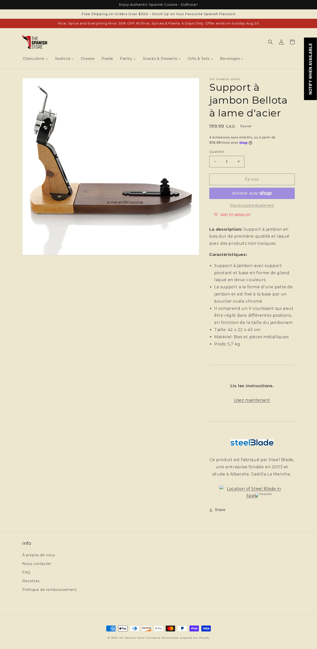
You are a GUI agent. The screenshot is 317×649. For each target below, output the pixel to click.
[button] (270, 42)
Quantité (216, 152)
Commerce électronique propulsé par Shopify (177, 637)
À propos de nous (38, 555)
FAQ (26, 572)
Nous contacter (36, 563)
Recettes (31, 581)
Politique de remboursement (49, 589)
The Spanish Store (131, 637)
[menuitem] (35, 58)
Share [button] (220, 510)
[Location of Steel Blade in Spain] (252, 495)
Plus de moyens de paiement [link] (252, 205)
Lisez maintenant (252, 400)
